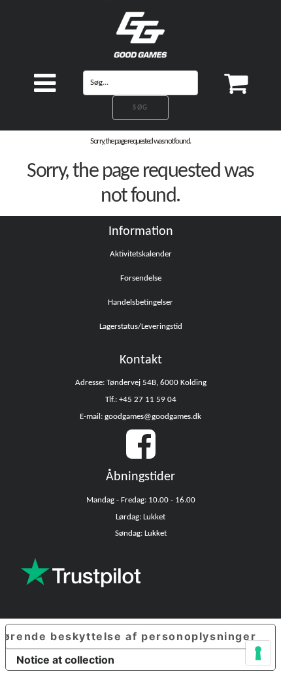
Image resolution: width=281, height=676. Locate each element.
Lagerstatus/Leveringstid (140, 326)
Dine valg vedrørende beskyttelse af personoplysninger (131, 636)
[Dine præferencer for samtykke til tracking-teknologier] (258, 653)
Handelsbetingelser (140, 302)
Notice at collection (65, 659)
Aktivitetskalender (141, 254)
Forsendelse (140, 278)
